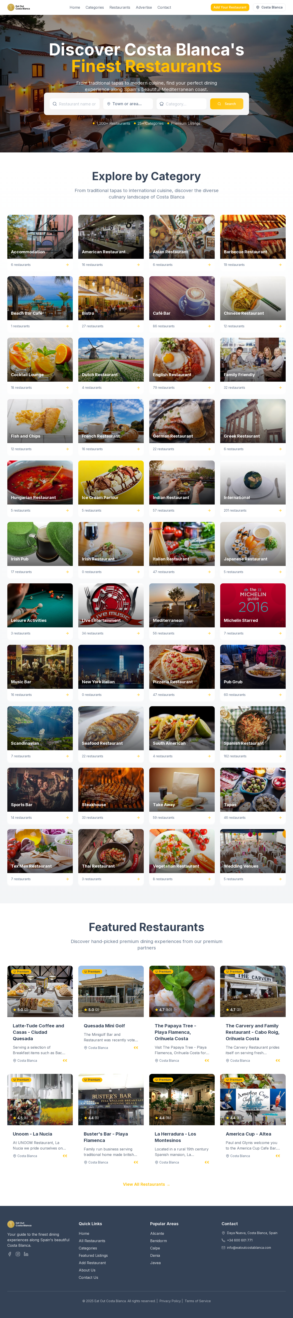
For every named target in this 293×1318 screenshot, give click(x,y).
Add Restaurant (92, 1262)
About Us (87, 1270)
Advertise (144, 7)
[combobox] (128, 103)
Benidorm (158, 1240)
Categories (95, 7)
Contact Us (88, 1277)
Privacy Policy (170, 1301)
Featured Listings (93, 1255)
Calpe (155, 1248)
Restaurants (119, 7)
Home (75, 7)
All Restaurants (92, 1240)
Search (230, 104)
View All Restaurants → (146, 1184)
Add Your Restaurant (230, 7)
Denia (155, 1255)
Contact (164, 7)
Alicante (157, 1233)
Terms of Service (198, 1301)
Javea (155, 1262)
